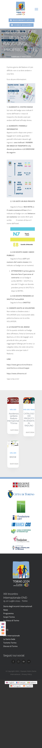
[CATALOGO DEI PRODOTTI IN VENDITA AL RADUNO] (29, 399)
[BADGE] (13, 442)
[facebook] (13, 662)
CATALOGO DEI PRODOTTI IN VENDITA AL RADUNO (29, 419)
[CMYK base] (21, 501)
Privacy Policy (27, 674)
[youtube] (24, 662)
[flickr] (29, 662)
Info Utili (13, 409)
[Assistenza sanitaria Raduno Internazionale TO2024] (13, 399)
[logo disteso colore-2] (21, 491)
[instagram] (18, 662)
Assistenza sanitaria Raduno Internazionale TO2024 (13, 418)
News (33, 409)
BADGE (13, 457)
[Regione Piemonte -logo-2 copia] (21, 483)
